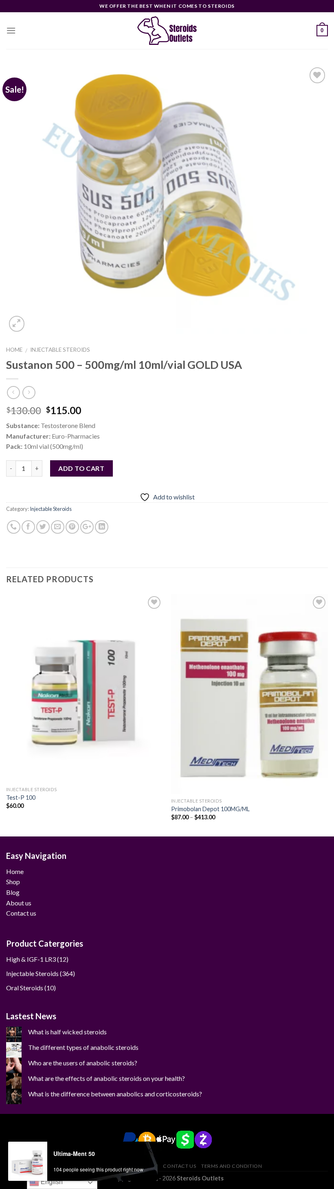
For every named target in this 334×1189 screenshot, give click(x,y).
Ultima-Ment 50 (74, 1153)
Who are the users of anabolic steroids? (82, 1063)
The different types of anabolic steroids (83, 1047)
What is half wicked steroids (67, 1032)
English (51, 1181)
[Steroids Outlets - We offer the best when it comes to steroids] (167, 31)
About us (18, 903)
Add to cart (81, 468)
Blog (13, 892)
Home (14, 349)
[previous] (6, 714)
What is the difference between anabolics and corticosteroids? (115, 1094)
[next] (327, 714)
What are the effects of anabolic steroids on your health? (106, 1078)
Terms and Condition (231, 1166)
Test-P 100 (20, 797)
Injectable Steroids (60, 349)
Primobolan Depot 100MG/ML (210, 808)
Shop (13, 881)
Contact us (21, 913)
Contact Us (179, 1166)
